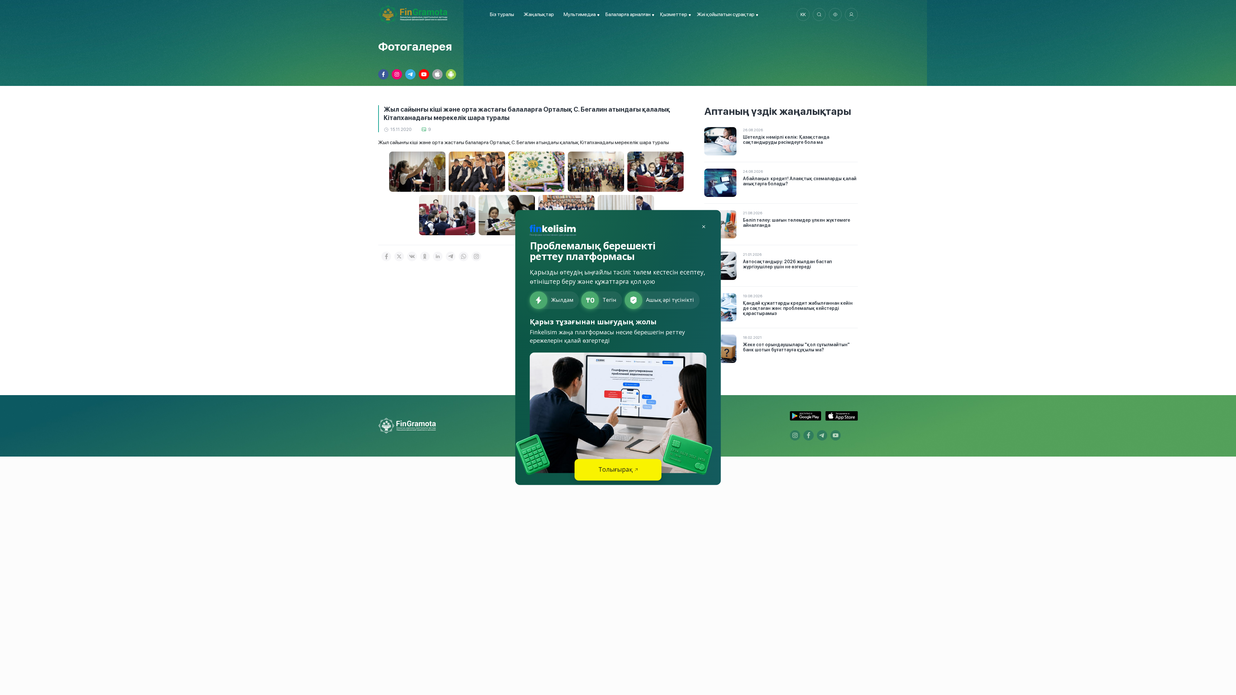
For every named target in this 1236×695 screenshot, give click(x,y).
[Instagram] (476, 256)
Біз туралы (502, 14)
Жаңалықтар (539, 14)
